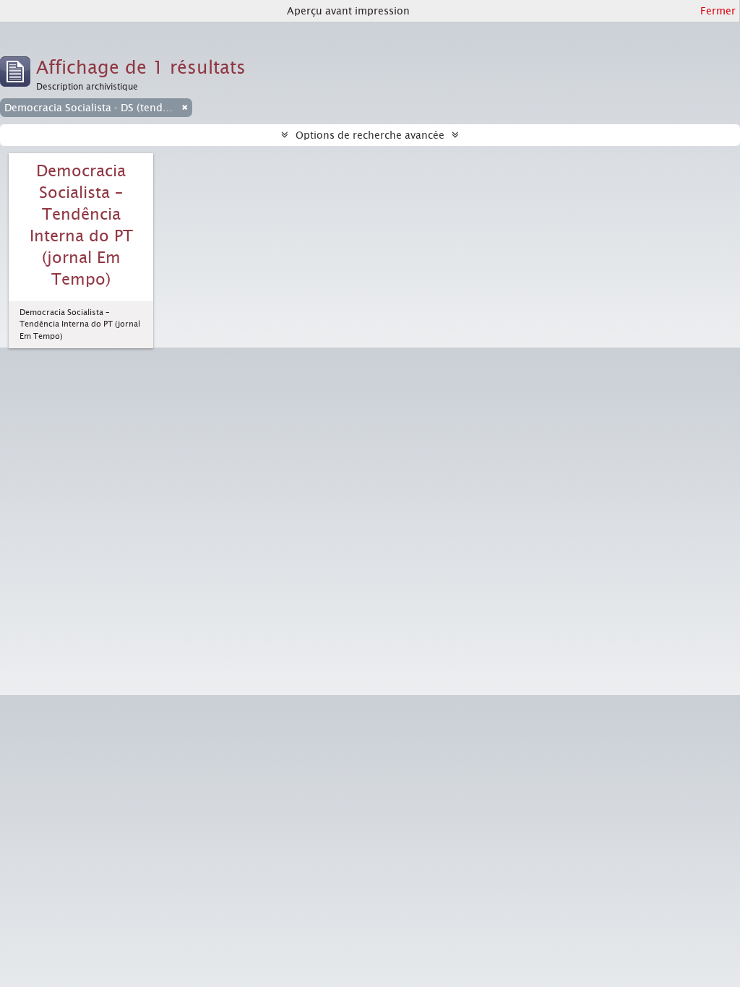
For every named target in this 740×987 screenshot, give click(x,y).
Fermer (718, 11)
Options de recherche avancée (370, 135)
